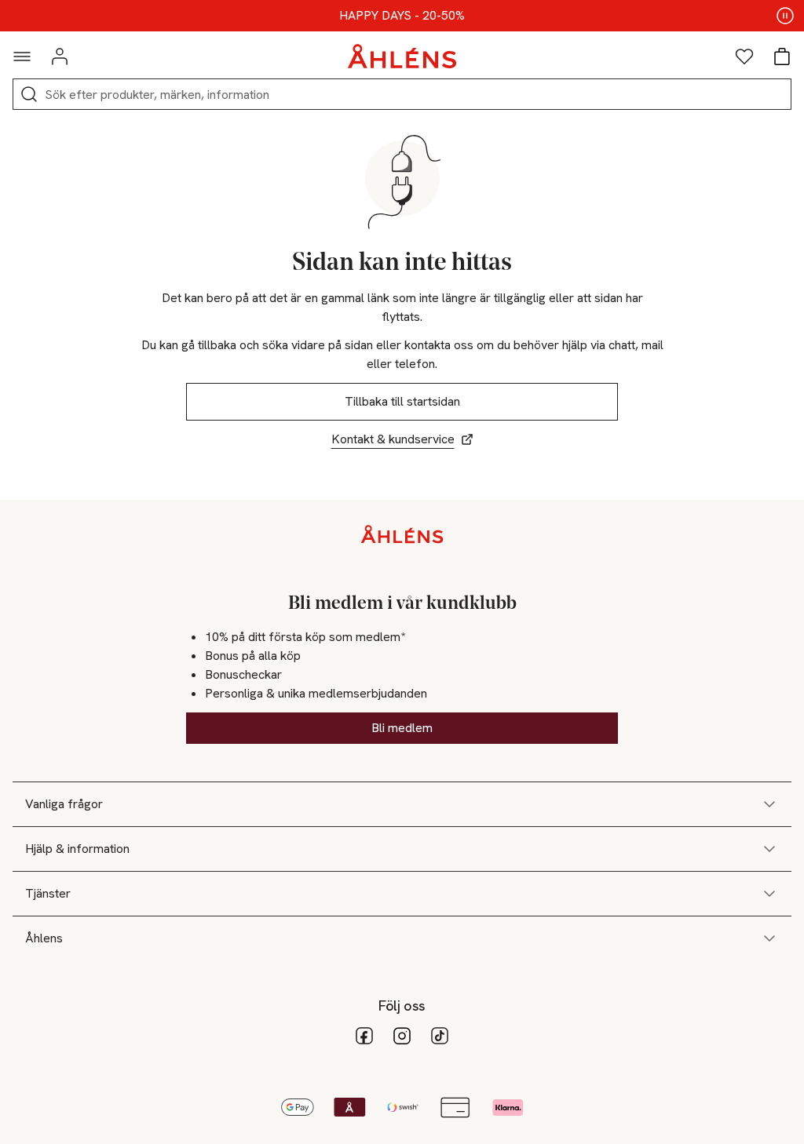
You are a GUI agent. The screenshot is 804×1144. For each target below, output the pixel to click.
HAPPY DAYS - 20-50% (402, 16)
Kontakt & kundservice (393, 439)
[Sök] (29, 94)
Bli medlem (402, 728)
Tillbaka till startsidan (402, 401)
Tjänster (48, 893)
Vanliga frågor (64, 804)
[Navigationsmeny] (22, 56)
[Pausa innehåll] (785, 15)
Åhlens (44, 938)
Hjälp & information (77, 848)
